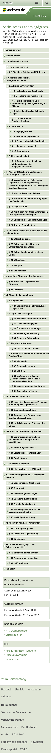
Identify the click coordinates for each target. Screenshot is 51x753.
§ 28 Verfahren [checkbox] (16, 290)
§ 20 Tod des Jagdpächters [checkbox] (22, 225)
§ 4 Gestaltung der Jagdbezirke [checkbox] (27, 96)
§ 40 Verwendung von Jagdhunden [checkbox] (28, 386)
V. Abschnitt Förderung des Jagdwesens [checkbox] (25, 276)
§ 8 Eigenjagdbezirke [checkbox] (22, 131)
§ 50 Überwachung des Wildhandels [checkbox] (26, 469)
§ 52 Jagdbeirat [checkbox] (16, 488)
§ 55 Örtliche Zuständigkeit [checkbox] (22, 504)
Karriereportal (9, 749)
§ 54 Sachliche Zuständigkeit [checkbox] (23, 499)
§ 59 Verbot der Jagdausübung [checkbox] (23, 534)
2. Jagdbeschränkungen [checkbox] (20, 313)
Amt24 (5, 734)
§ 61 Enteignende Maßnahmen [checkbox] (23, 553)
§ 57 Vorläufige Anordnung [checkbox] (22, 517)
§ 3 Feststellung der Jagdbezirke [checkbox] (27, 91)
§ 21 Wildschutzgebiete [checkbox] (20, 239)
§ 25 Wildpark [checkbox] (15, 265)
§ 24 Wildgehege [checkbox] (17, 260)
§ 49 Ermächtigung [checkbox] (18, 458)
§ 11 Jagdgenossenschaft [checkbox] (24, 146)
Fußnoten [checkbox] (10, 569)
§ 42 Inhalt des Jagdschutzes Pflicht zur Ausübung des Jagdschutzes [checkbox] (28, 403)
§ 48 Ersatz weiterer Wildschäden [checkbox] (25, 453)
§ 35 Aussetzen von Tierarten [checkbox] (26, 348)
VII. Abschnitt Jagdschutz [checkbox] (18, 396)
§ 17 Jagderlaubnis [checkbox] (18, 207)
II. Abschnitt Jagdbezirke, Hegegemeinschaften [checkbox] (18, 79)
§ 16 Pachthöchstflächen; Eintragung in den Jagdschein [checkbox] (28, 199)
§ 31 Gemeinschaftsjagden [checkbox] (25, 323)
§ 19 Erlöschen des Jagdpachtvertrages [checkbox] (28, 220)
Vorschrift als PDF (14, 635)
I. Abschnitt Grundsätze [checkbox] (17, 61)
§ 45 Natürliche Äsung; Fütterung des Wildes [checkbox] (27, 424)
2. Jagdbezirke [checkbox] (16, 126)
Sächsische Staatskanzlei (16, 712)
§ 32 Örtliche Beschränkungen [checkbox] (26, 328)
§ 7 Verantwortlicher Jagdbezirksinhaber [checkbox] (22, 119)
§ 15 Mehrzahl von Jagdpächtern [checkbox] (24, 193)
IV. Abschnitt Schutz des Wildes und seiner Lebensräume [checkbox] (26, 232)
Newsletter (37, 741)
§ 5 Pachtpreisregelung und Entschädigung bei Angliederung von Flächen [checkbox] (29, 103)
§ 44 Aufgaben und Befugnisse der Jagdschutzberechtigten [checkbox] (25, 416)
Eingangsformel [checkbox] (13, 50)
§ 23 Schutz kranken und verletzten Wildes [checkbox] (26, 253)
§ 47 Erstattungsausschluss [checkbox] (22, 447)
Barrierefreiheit (13, 659)
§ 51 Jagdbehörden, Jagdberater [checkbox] (24, 483)
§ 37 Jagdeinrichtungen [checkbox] (23, 366)
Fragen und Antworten (16, 655)
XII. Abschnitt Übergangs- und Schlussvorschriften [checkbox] (20, 545)
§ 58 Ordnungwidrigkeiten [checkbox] (21, 528)
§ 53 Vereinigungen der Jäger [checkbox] (23, 493)
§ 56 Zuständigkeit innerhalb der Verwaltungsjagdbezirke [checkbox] (24, 510)
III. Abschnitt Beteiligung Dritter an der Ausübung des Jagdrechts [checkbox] (24, 173)
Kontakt (19, 689)
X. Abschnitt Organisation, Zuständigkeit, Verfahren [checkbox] (25, 476)
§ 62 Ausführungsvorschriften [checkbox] (23, 558)
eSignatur (6, 696)
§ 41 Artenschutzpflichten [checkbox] (24, 391)
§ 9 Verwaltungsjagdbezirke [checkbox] (25, 136)
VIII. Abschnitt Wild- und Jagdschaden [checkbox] (24, 431)
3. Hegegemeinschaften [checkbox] (20, 156)
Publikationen (29, 727)
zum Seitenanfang (14, 679)
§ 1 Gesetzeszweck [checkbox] (18, 67)
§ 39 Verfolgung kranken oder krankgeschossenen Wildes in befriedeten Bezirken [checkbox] (26, 379)
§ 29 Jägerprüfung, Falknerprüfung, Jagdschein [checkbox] (29, 307)
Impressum (34, 689)
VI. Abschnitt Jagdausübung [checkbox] (19, 295)
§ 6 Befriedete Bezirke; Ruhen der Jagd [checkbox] (28, 112)
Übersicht (6, 689)
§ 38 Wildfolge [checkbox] (19, 371)
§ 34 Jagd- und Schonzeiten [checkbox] (25, 338)
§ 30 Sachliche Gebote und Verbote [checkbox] (29, 319)
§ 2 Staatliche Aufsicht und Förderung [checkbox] (27, 72)
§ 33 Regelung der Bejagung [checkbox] (25, 333)
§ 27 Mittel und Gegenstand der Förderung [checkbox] (24, 283)
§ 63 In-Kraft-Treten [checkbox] (18, 563)
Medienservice (9, 727)
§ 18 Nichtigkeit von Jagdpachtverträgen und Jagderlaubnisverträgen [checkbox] (28, 213)
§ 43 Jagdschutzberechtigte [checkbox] (22, 410)
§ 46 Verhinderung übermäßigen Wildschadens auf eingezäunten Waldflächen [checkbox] (24, 439)
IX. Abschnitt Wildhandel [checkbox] (17, 464)
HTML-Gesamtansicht (16, 631)
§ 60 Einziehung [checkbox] (17, 539)
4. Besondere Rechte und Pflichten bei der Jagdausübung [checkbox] (29, 355)
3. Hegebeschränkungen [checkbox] (20, 343)
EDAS (23, 749)
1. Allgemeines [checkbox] (16, 301)
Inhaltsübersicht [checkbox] (13, 56)
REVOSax (39, 16)
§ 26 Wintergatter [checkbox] (17, 271)
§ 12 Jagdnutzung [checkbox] (20, 151)
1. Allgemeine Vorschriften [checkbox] (21, 86)
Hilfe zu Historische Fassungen (21, 651)
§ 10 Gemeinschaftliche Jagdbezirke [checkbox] (29, 141)
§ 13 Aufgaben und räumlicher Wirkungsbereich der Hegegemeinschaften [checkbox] (26, 164)
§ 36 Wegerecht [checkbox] (19, 361)
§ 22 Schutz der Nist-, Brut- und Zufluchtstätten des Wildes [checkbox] (24, 245)
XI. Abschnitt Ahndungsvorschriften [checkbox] (23, 523)
